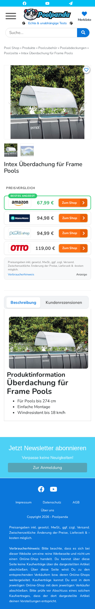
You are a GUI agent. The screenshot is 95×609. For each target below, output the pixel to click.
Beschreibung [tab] (23, 302)
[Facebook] (24, 3)
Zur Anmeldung (47, 467)
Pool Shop (11, 48)
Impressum (23, 502)
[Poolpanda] (47, 14)
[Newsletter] (70, 3)
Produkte (28, 48)
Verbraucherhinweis (21, 274)
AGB (76, 502)
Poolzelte (11, 53)
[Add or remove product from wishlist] (86, 69)
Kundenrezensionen (64, 302)
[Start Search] (83, 32)
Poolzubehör (47, 48)
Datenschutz (52, 502)
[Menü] (11, 16)
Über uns (47, 510)
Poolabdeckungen (73, 48)
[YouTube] (47, 3)
